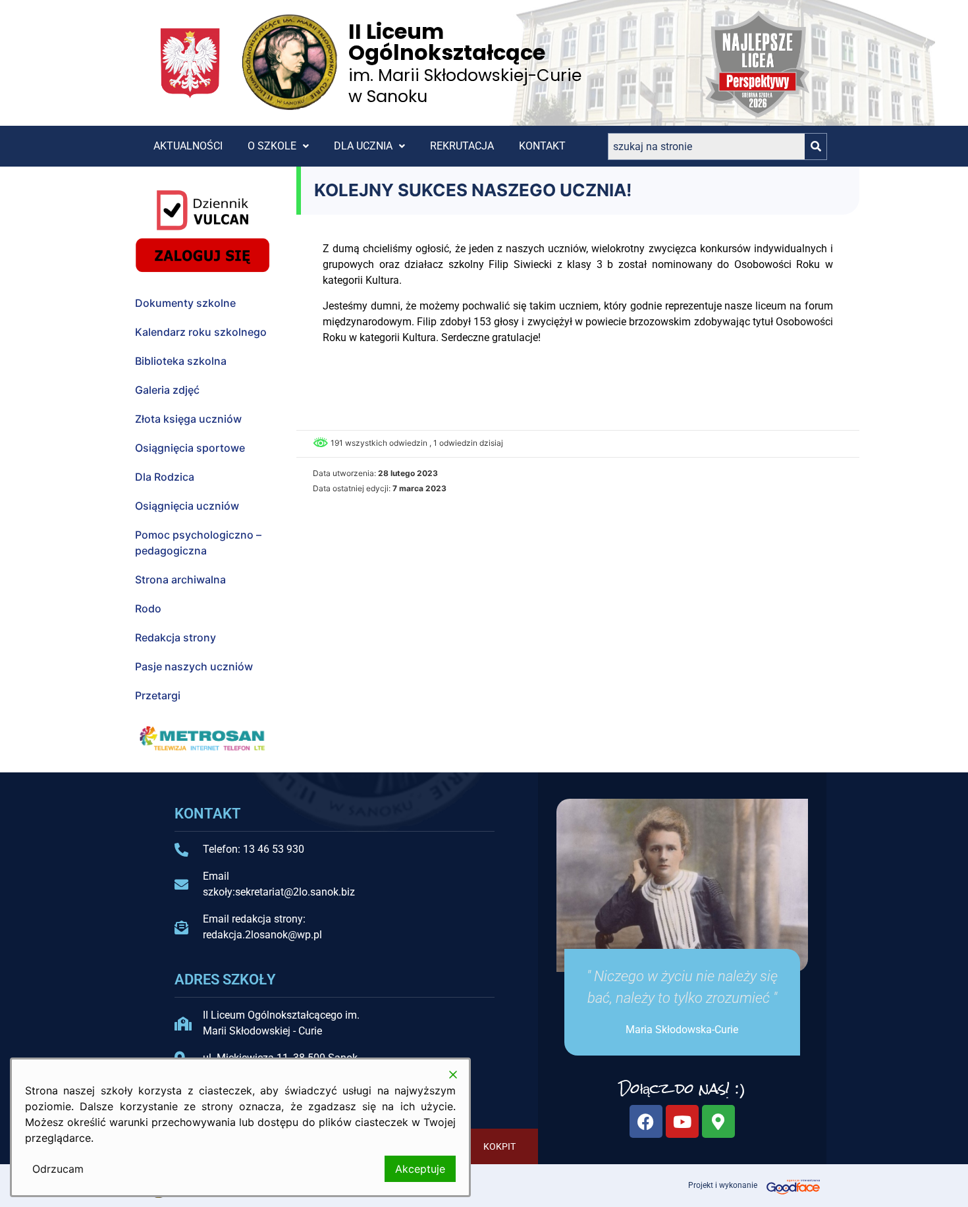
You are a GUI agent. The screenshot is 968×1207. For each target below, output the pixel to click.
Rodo (148, 608)
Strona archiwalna (180, 579)
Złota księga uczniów (188, 418)
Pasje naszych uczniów (194, 666)
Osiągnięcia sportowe (190, 447)
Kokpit (499, 1146)
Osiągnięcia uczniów (187, 505)
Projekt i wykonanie (722, 1185)
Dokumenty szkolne (185, 302)
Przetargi (157, 695)
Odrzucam (58, 1168)
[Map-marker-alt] (718, 1121)
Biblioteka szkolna (181, 360)
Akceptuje (420, 1168)
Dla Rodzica (164, 476)
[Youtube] (682, 1121)
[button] (278, 146)
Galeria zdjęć (167, 389)
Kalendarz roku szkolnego (201, 331)
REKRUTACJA (462, 146)
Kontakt (542, 146)
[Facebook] (646, 1121)
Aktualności (188, 146)
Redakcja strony (175, 637)
